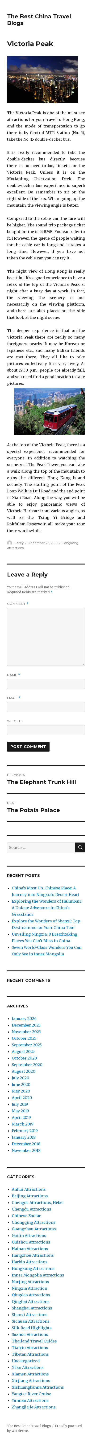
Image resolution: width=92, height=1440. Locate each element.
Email (14, 698)
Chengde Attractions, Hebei (38, 1202)
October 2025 (24, 1038)
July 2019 (20, 1104)
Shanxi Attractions (29, 1314)
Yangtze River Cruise (31, 1393)
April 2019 (21, 1117)
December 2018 (26, 1143)
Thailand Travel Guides (34, 1341)
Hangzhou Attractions (33, 1255)
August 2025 (23, 1051)
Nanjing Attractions (30, 1281)
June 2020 (21, 1084)
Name (13, 675)
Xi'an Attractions (28, 1367)
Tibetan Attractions (30, 1354)
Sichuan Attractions (31, 1321)
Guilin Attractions (29, 1235)
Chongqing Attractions (33, 1222)
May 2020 (21, 1091)
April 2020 (22, 1097)
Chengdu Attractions (31, 1209)
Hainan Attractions (30, 1248)
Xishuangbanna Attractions (38, 1387)
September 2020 (27, 1064)
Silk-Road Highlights (32, 1327)
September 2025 (27, 1045)
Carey (19, 543)
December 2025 (26, 1025)
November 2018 (26, 1150)
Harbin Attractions (29, 1262)
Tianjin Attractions (30, 1347)
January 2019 (24, 1137)
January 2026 (24, 1018)
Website (15, 721)
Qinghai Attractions (31, 1301)
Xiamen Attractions (30, 1374)
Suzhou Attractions (30, 1334)
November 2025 (26, 1031)
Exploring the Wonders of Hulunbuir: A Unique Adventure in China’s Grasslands (47, 908)
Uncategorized (26, 1360)
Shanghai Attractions (32, 1308)
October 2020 (24, 1058)
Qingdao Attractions (31, 1295)
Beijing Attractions (30, 1196)
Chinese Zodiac (26, 1215)
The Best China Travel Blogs (29, 1426)
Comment (18, 604)
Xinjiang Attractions (31, 1380)
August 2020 (23, 1071)
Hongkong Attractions (33, 1268)
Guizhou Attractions (31, 1242)
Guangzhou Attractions (34, 1229)
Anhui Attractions (29, 1189)
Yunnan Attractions (30, 1400)
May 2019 (20, 1111)
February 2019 (25, 1130)
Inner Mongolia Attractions (38, 1275)
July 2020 (20, 1078)
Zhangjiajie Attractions (34, 1407)
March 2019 (22, 1124)
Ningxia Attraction (29, 1288)
